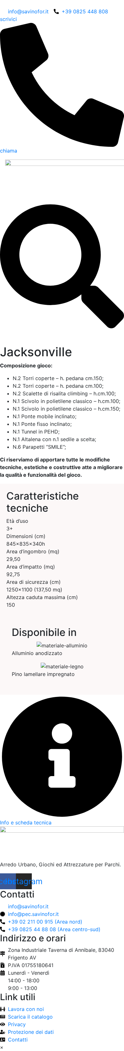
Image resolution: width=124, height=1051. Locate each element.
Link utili (17, 997)
